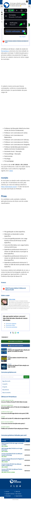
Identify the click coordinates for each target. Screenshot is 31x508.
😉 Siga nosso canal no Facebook (15, 345)
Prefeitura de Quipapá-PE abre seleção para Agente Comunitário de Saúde (19, 350)
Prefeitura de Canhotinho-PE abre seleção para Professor (14, 428)
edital (11, 171)
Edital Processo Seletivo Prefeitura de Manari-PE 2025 (16, 41)
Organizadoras (19, 496)
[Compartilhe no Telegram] (18, 333)
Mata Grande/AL (6, 392)
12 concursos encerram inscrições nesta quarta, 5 (13, 423)
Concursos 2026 (10, 325)
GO (29, 6)
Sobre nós (18, 491)
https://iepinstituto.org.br (9, 187)
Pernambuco (5, 51)
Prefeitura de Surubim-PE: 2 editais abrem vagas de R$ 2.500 (15, 418)
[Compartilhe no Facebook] (11, 333)
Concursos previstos (11, 327)
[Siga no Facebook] (11, 486)
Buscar (26, 377)
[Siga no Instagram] (17, 486)
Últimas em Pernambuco (9, 397)
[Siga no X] (14, 486)
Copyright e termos (9, 493)
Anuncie (7, 491)
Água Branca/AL (6, 381)
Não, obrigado (22, 36)
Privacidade (8, 496)
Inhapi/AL (4, 387)
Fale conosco (18, 493)
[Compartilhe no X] (13, 333)
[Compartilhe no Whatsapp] (15, 333)
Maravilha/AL (5, 390)
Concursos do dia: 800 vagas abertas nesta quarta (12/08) (14, 413)
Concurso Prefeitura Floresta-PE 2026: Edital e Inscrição (14, 402)
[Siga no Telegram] (20, 486)
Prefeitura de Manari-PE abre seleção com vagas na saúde (18, 366)
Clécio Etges (12, 299)
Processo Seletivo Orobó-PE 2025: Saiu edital (17, 358)
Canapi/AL (4, 384)
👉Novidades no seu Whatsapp (15, 341)
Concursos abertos (11, 323)
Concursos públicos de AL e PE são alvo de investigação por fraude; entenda (15, 407)
